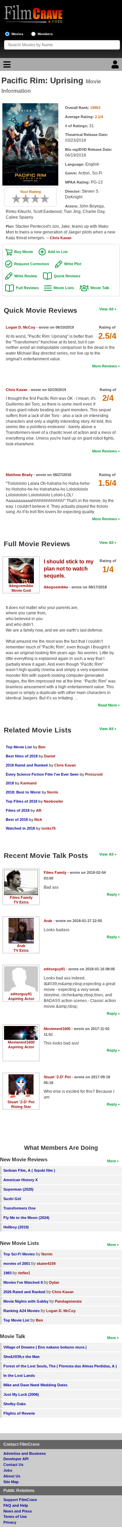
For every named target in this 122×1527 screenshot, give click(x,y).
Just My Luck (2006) (21, 1394)
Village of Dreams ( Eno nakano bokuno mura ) (45, 1347)
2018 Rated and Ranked (27, 765)
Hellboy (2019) (16, 1227)
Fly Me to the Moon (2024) (26, 1218)
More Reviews (104, 366)
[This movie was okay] (32, 198)
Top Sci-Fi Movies (19, 1254)
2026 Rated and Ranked (24, 1292)
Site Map (11, 1482)
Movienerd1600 (21, 1042)
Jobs (7, 1470)
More (111, 1161)
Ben (41, 747)
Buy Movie (23, 252)
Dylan (54, 1282)
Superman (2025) (18, 1189)
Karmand (28, 783)
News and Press (17, 1511)
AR (38, 810)
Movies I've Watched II (23, 1282)
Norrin (52, 792)
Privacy (9, 1522)
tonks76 (48, 828)
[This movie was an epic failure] (14, 198)
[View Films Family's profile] (21, 872)
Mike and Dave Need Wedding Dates (35, 1385)
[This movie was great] (42, 198)
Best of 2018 (17, 819)
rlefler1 (24, 1273)
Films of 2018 (17, 810)
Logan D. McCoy (20, 327)
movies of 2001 (16, 1263)
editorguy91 (21, 994)
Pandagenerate (68, 1301)
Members (45, 34)
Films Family (21, 897)
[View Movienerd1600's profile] (21, 1028)
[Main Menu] (6, 66)
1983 (7, 1273)
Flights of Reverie (19, 1413)
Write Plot (72, 264)
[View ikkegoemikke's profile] (21, 560)
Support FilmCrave (20, 1500)
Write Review (25, 276)
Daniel (49, 756)
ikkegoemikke (21, 586)
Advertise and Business (24, 1453)
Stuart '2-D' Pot (21, 1102)
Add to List (58, 252)
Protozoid (94, 774)
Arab (21, 946)
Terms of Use (15, 1517)
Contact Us (13, 1465)
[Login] (116, 66)
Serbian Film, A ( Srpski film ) (29, 1170)
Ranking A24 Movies (21, 1311)
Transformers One (19, 1208)
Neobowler (53, 801)
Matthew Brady (19, 475)
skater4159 (46, 1263)
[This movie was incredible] (47, 198)
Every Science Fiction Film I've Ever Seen (42, 774)
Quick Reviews (67, 276)
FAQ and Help (15, 1505)
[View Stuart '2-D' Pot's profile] (21, 1076)
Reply (112, 894)
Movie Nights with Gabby (25, 1301)
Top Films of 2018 (21, 801)
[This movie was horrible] (18, 198)
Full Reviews (27, 288)
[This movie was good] (37, 198)
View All (106, 309)
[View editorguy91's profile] (21, 968)
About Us (11, 1476)
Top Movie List (19, 747)
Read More (107, 705)
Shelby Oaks (14, 1404)
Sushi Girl (12, 1199)
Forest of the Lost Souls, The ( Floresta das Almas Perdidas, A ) (60, 1366)
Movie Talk (99, 288)
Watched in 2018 (20, 828)
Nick (38, 819)
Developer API (15, 1459)
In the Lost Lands (19, 1375)
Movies (17, 34)
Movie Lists (64, 288)
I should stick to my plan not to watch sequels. (69, 569)
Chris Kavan (61, 238)
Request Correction (31, 264)
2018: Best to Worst (23, 792)
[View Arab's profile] (21, 920)
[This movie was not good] (23, 198)
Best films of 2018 (22, 756)
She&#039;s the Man (21, 1357)
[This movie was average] (28, 198)
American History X (20, 1180)
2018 (10, 783)
